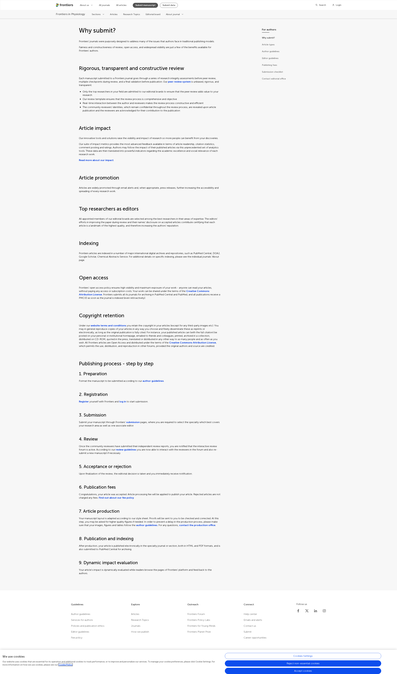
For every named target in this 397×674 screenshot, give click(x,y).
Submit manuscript (145, 5)
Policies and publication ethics (87, 625)
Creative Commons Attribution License (192, 342)
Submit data (169, 5)
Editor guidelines (80, 631)
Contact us (250, 625)
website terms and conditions (108, 325)
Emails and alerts (253, 619)
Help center (250, 614)
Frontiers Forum (196, 614)
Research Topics (131, 14)
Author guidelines (80, 614)
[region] (198, 662)
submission (133, 422)
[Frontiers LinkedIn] (315, 611)
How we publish (140, 631)
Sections (96, 14)
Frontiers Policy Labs (198, 619)
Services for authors (82, 619)
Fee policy (76, 637)
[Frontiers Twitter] (307, 611)
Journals (135, 625)
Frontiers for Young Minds (201, 625)
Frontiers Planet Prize (199, 631)
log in (122, 401)
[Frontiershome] (65, 5)
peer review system (179, 81)
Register (84, 401)
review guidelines (126, 449)
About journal (173, 14)
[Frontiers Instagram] (324, 611)
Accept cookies (303, 670)
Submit (248, 631)
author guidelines (153, 380)
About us (85, 5)
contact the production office (197, 525)
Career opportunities (255, 637)
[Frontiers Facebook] (298, 611)
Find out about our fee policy (116, 497)
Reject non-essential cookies (303, 663)
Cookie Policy (65, 664)
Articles (114, 14)
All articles (121, 5)
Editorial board (153, 14)
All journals (104, 5)
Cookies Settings (303, 655)
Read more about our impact (96, 160)
